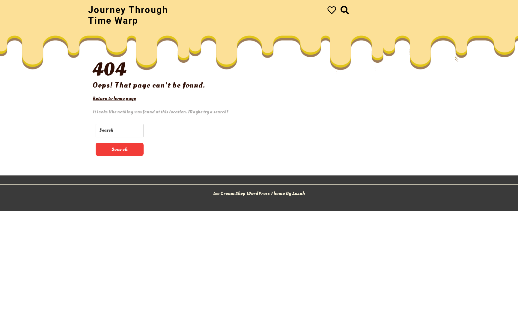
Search (120, 149)
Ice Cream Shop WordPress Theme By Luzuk (259, 193)
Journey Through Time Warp (128, 15)
